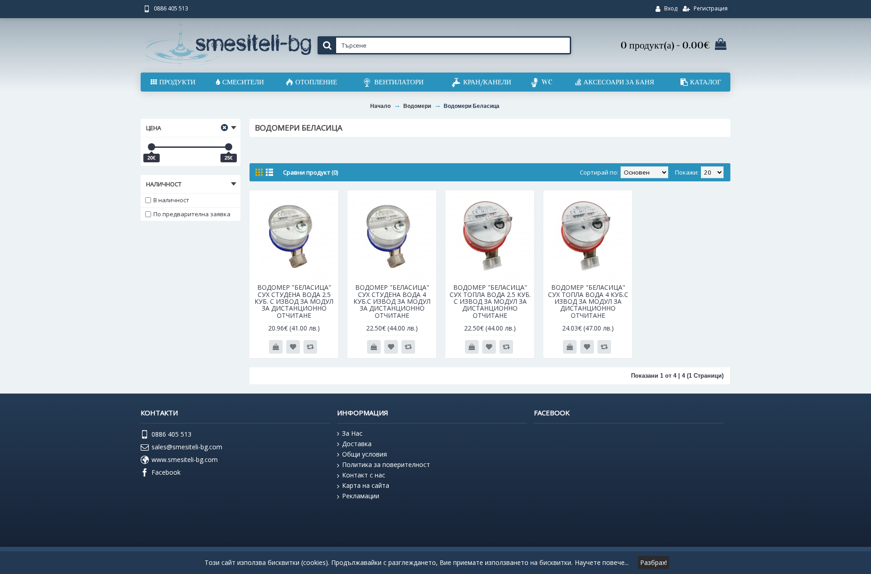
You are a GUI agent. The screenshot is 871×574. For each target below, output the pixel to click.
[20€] (151, 147)
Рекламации (360, 495)
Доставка (357, 443)
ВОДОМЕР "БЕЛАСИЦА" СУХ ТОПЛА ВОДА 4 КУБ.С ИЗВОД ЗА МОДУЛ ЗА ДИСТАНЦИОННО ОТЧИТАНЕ (588, 301)
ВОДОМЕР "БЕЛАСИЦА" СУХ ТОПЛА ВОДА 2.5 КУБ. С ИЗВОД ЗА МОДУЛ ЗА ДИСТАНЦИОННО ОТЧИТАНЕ (490, 301)
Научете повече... (602, 562)
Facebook (166, 472)
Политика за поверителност (386, 464)
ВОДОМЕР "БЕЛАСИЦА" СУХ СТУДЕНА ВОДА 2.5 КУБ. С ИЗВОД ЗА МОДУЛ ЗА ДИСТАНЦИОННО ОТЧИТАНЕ (293, 301)
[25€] (228, 147)
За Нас (352, 433)
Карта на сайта (365, 485)
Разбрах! (653, 562)
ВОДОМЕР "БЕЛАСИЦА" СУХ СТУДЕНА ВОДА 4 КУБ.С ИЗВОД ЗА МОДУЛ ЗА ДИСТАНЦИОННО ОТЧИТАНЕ (392, 301)
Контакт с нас (363, 475)
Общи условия (364, 454)
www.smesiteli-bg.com (185, 459)
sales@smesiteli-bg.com (187, 447)
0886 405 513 (171, 434)
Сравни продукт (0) (310, 172)
